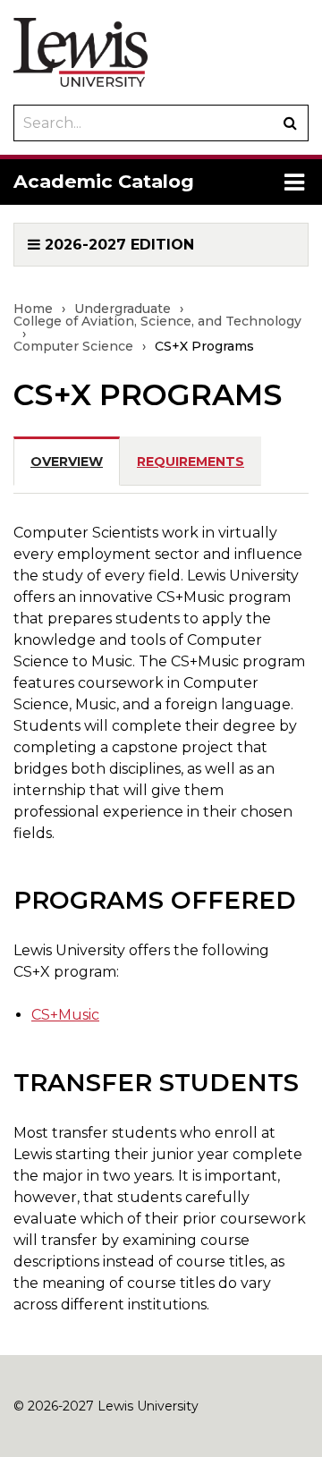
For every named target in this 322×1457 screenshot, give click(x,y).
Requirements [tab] (190, 461)
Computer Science (73, 346)
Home (33, 308)
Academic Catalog (103, 181)
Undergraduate (122, 308)
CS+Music (65, 1014)
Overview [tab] (66, 461)
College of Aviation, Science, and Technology (157, 321)
